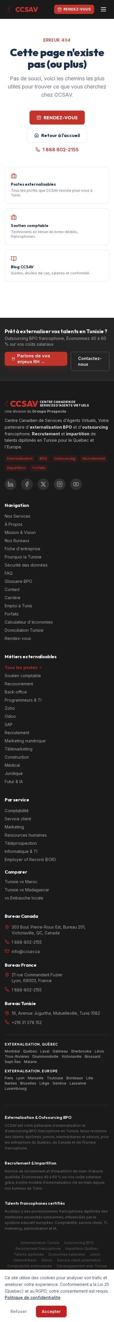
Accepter (51, 1311)
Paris (9, 1078)
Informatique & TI (21, 851)
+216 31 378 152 (27, 1022)
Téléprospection (21, 843)
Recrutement (17, 732)
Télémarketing (18, 748)
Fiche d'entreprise (22, 548)
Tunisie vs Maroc (21, 881)
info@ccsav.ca (26, 951)
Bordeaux (74, 1078)
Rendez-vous (18, 638)
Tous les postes (21, 667)
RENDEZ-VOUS (61, 117)
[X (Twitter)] (43, 484)
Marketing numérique (25, 740)
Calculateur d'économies (29, 622)
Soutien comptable (23, 675)
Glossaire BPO (18, 581)
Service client (18, 818)
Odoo (10, 716)
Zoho (10, 708)
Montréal (12, 1051)
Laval (44, 1051)
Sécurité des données (26, 564)
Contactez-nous (90, 361)
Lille (89, 1078)
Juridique (14, 773)
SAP (9, 724)
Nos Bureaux (17, 540)
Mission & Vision (20, 532)
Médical (12, 765)
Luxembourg (16, 1088)
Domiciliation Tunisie (24, 630)
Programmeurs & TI (23, 700)
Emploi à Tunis (18, 605)
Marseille (36, 1078)
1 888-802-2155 (27, 942)
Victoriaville (72, 1056)
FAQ (9, 573)
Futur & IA (14, 781)
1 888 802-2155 (60, 149)
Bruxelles (28, 1083)
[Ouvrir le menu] (103, 9)
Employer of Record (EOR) (30, 859)
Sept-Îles (13, 1062)
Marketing (14, 826)
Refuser (19, 1311)
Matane (30, 1062)
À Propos (14, 524)
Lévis (99, 1051)
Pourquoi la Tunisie (23, 556)
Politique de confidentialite (33, 1297)
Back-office (16, 691)
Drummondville (45, 1056)
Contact (12, 589)
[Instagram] (59, 484)
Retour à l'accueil (60, 135)
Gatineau (60, 1051)
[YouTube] (76, 484)
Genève (59, 1083)
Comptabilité (17, 810)
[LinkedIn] (10, 484)
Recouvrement (19, 683)
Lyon (20, 1078)
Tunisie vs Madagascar (27, 889)
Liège (44, 1083)
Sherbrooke (81, 1051)
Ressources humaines (26, 835)
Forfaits (39, 468)
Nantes (11, 1083)
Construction (17, 757)
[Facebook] (27, 484)
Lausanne (78, 1083)
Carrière (12, 597)
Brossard (92, 1056)
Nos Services (17, 516)
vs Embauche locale (24, 897)
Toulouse (55, 1078)
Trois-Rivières (17, 1056)
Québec (30, 1051)
